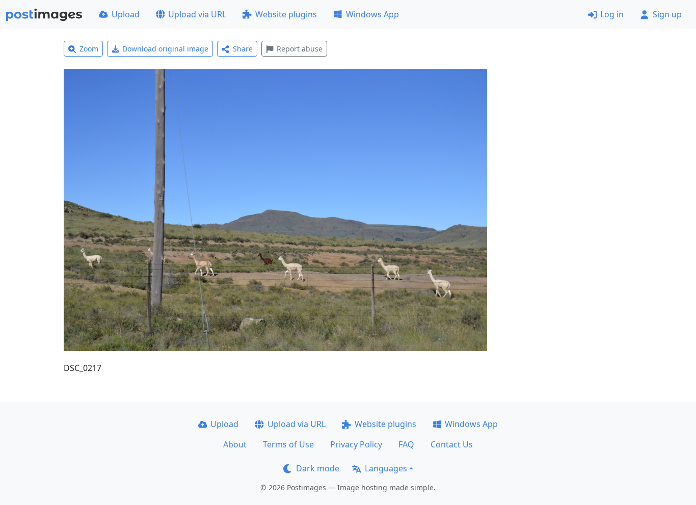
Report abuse (300, 49)
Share (243, 49)
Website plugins (286, 14)
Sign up (667, 14)
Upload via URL (197, 14)
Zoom (88, 49)
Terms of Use (288, 444)
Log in (612, 14)
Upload (126, 14)
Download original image (165, 49)
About (235, 444)
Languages (386, 468)
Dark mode (317, 468)
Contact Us (452, 444)
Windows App (372, 14)
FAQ (406, 444)
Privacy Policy (356, 444)
